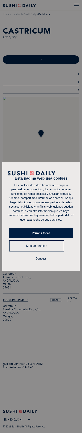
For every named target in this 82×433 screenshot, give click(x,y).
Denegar (41, 258)
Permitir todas (41, 233)
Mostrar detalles (36, 245)
